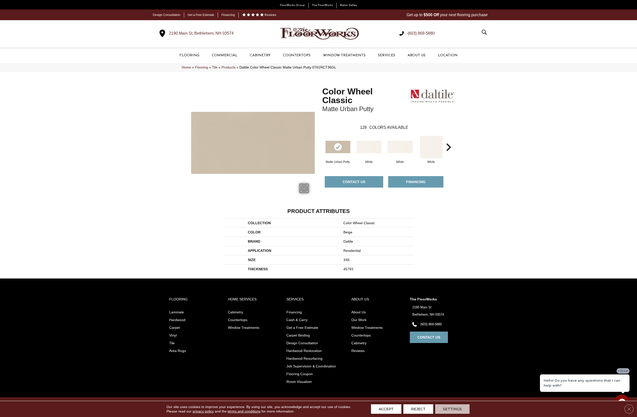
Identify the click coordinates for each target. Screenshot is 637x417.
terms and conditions (244, 411)
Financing (228, 15)
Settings (452, 409)
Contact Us (354, 182)
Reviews (270, 15)
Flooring (201, 67)
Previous (319, 139)
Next (448, 139)
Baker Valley (348, 5)
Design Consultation (166, 15)
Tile (214, 67)
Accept (386, 409)
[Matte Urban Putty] (338, 146)
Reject (418, 409)
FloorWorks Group (292, 5)
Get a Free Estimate (201, 15)
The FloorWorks (322, 5)
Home (186, 67)
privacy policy (203, 411)
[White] (369, 146)
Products (228, 67)
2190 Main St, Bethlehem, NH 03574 (201, 33)
